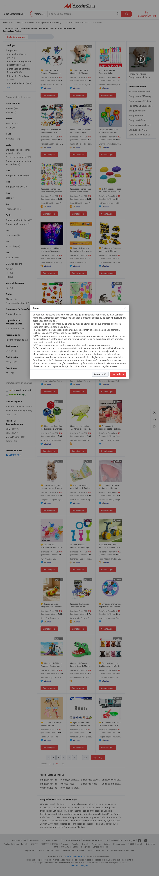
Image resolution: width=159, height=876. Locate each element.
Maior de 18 (118, 374)
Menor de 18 (100, 374)
